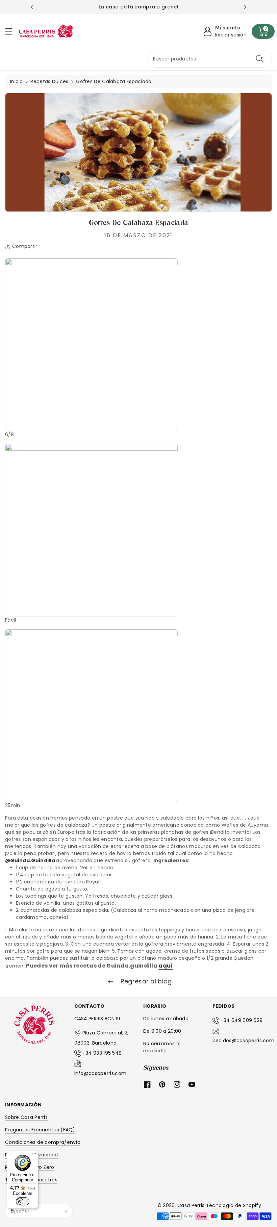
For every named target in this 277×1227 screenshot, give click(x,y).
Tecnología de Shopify (233, 1205)
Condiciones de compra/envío (42, 1142)
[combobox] (210, 58)
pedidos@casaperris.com (243, 1040)
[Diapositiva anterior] (32, 7)
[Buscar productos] (260, 58)
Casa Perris (190, 1205)
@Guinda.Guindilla (30, 860)
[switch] (22, 1201)
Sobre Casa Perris (26, 1117)
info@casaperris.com (100, 1073)
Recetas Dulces (49, 81)
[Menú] (34, 1155)
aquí (165, 966)
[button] (12, 31)
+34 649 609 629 (242, 1020)
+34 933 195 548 (102, 1053)
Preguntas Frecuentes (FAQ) (40, 1129)
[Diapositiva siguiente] (244, 7)
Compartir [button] (24, 246)
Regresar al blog (145, 981)
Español (20, 1210)
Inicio (16, 81)
